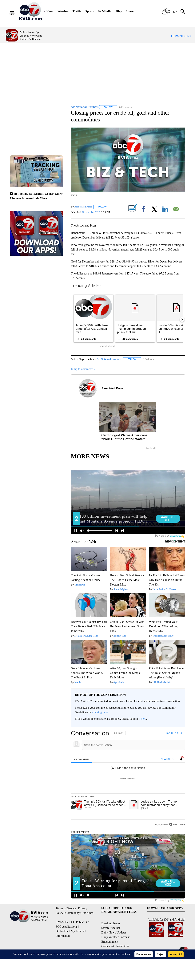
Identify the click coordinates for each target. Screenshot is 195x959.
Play (119, 11)
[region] (128, 778)
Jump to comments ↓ (83, 369)
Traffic (77, 11)
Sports (89, 11)
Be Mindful (105, 11)
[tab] (81, 759)
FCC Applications (66, 926)
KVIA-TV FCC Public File (72, 922)
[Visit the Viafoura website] (177, 824)
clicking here (100, 712)
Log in (169, 733)
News (50, 11)
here (143, 718)
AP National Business (109, 359)
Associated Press (83, 206)
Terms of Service (66, 908)
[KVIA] (30, 11)
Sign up (178, 733)
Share (129, 11)
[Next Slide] (182, 319)
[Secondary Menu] (15, 11)
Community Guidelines (79, 912)
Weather (63, 11)
